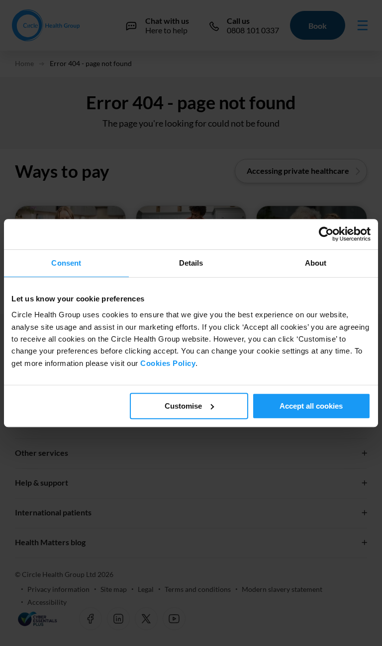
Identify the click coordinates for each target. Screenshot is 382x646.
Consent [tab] (66, 263)
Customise (183, 406)
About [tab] (316, 263)
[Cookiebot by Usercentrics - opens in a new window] (327, 234)
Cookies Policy (167, 363)
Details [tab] (191, 263)
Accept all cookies (311, 406)
